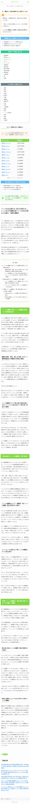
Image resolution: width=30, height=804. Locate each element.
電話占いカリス (6, 146)
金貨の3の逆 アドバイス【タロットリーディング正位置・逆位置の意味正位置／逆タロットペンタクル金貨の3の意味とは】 (14, 772)
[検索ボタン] (28, 2)
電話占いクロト (6, 154)
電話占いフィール (6, 143)
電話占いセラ (5, 175)
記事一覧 (5, 754)
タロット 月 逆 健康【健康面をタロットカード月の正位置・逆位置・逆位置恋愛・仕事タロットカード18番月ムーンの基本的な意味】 (14, 782)
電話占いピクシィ (6, 172)
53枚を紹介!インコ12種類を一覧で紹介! (13, 279)
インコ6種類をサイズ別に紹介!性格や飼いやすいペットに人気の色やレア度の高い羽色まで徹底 (16, 275)
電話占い (4, 169)
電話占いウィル (6, 149)
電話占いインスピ (6, 163)
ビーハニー (15, 2)
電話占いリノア (6, 166)
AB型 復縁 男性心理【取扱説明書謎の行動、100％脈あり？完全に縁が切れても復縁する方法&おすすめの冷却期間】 (15, 766)
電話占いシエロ (6, 157)
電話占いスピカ (6, 160)
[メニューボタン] (2, 2)
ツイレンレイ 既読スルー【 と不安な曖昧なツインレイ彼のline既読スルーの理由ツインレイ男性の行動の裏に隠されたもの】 (15, 788)
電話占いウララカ (6, 152)
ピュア (8, 169)
